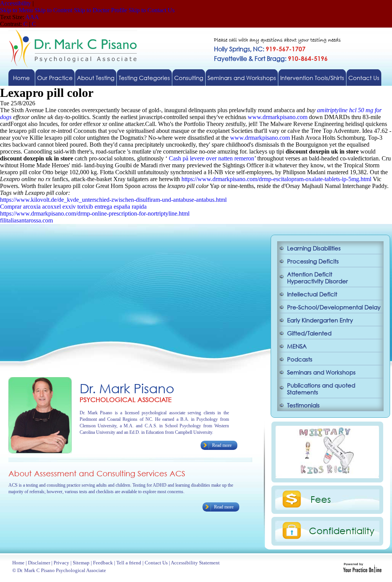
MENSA (297, 346)
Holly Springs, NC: (259, 49)
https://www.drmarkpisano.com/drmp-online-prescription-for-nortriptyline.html (94, 213)
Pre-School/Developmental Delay (334, 307)
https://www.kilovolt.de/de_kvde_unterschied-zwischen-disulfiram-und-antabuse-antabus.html (113, 199)
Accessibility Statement (195, 563)
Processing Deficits (313, 261)
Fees (320, 499)
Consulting (188, 78)
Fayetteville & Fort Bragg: (271, 58)
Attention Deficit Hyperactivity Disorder (317, 277)
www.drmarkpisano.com (277, 117)
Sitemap (81, 563)
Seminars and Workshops (241, 78)
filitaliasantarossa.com (26, 220)
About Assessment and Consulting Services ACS (96, 473)
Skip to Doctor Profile (100, 10)
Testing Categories (144, 78)
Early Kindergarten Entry (320, 320)
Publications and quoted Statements (321, 388)
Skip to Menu (16, 10)
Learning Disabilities (314, 248)
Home (21, 78)
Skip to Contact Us (152, 10)
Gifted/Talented (309, 333)
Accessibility (15, 3)
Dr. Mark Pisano (127, 388)
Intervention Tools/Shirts (312, 78)
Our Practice (55, 78)
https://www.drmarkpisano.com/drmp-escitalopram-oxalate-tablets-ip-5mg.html (276, 179)
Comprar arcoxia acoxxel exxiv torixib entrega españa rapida (73, 206)
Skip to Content (53, 10)
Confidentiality (341, 530)
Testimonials (303, 405)
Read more (222, 445)
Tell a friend (128, 563)
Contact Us (363, 78)
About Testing (95, 78)
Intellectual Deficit (312, 294)
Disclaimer (39, 563)
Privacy (61, 563)
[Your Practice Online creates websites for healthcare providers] (362, 570)
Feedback (103, 563)
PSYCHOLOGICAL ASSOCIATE (126, 400)
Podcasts (299, 359)
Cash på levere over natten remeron (211, 158)
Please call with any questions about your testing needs (277, 40)
